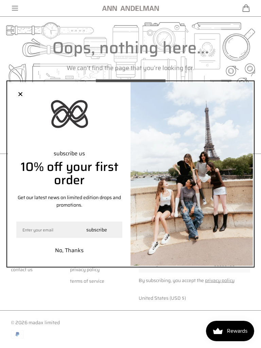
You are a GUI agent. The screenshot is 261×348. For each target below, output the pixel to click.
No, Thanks (69, 250)
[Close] (20, 94)
